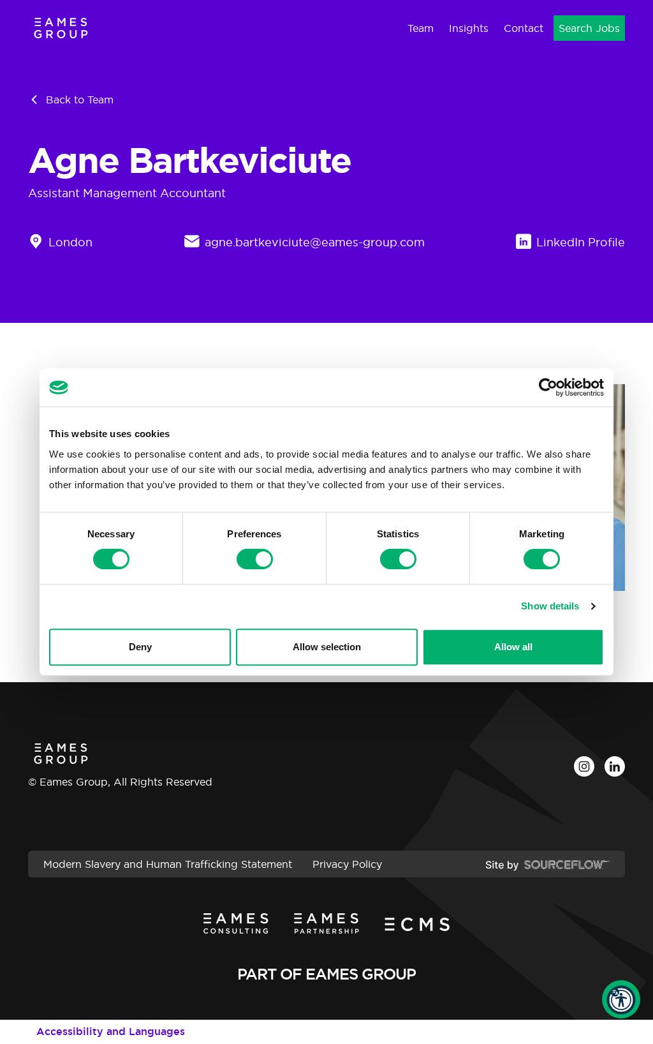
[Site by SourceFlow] (547, 864)
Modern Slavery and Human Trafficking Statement (167, 864)
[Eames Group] (61, 27)
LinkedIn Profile (580, 242)
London (70, 242)
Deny (140, 646)
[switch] (255, 559)
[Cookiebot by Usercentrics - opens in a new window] (548, 387)
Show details (550, 605)
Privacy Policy (347, 864)
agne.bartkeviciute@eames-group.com (315, 242)
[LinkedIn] (615, 766)
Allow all (513, 646)
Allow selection (327, 646)
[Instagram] (584, 766)
